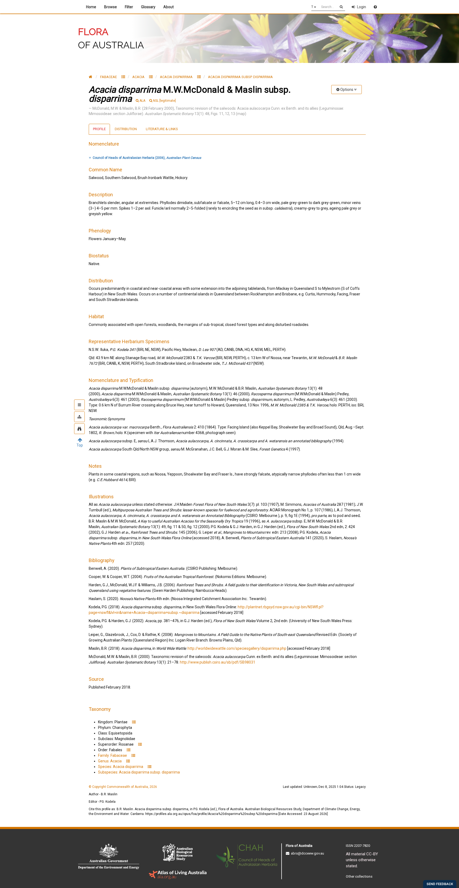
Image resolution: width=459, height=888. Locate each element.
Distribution (126, 129)
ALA (142, 101)
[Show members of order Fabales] (128, 750)
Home (91, 7)
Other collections (359, 876)
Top (79, 445)
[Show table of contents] (79, 405)
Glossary (148, 7)
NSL (164, 101)
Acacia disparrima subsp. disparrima (240, 77)
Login (361, 7)
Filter (129, 7)
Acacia (138, 77)
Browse (110, 7)
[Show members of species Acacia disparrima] (199, 77)
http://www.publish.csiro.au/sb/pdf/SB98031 (217, 662)
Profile (99, 129)
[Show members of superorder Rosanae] (140, 744)
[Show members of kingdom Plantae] (134, 722)
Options (346, 89)
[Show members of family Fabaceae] (123, 77)
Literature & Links (162, 129)
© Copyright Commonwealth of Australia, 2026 (123, 787)
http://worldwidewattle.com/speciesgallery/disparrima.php (237, 648)
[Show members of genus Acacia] (151, 77)
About (169, 7)
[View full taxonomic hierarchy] (79, 416)
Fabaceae (109, 77)
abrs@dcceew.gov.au (306, 853)
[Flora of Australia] (90, 77)
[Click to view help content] (375, 7)
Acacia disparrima (176, 77)
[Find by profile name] (79, 428)
